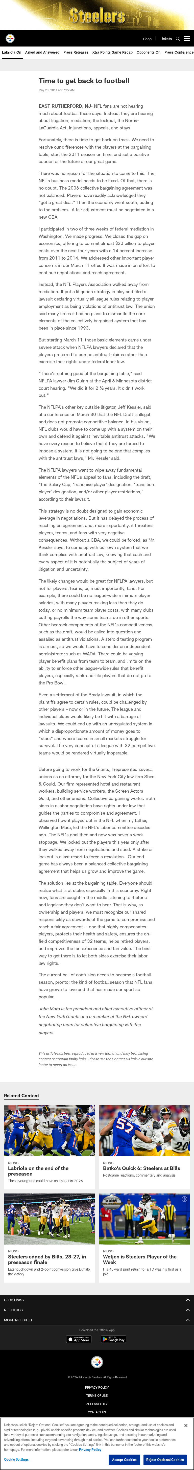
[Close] (185, 1425)
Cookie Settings (16, 1459)
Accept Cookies (124, 1460)
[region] (97, 1443)
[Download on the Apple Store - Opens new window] (78, 1340)
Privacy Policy (97, 1387)
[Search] (178, 38)
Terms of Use (97, 1395)
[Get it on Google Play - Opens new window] (113, 1342)
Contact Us (97, 1412)
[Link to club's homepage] (10, 36)
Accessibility (97, 1404)
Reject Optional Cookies (165, 1460)
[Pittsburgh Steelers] (97, 1362)
